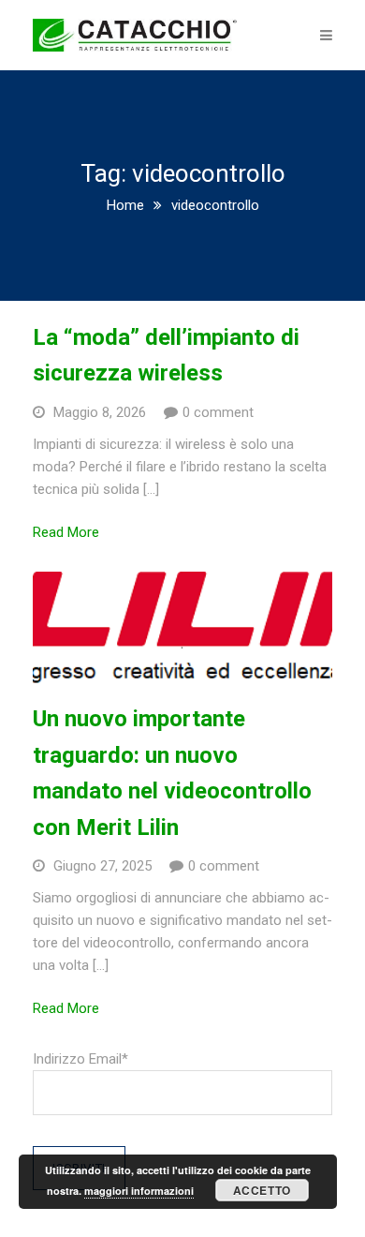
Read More (66, 532)
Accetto (262, 1190)
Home (125, 205)
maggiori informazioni (139, 1191)
